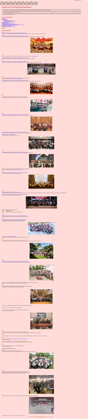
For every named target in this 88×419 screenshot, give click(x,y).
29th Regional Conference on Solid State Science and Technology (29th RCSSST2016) (15, 194)
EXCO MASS (3, 18)
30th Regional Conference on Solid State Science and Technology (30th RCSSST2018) (15, 152)
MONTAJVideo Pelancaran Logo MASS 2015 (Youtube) (9, 26)
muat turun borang (34, 56)
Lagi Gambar (4, 348)
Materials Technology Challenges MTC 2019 (8, 134)
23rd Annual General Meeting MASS (11, 236)
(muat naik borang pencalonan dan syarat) (16, 78)
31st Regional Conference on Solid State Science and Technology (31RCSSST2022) (15, 80)
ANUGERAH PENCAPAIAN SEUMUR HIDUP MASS (8, 25)
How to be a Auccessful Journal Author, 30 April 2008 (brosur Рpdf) (17, 338)
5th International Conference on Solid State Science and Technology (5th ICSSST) (14, 215)
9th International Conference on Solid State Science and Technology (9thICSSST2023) (15, 61)
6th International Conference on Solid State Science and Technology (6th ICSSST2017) (15, 172)
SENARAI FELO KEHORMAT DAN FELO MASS (8, 23)
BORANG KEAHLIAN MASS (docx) (6, 22)
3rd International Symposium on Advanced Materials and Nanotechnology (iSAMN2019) (15, 132)
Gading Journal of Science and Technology (9, 21)
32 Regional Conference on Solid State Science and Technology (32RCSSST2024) (15, 57)
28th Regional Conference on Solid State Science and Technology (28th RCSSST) (14, 219)
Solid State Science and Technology (8, 20)
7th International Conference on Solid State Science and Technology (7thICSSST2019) (15, 114)
